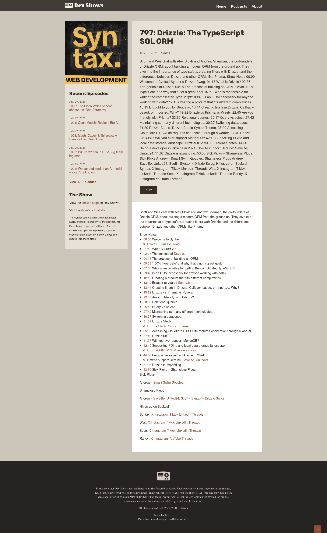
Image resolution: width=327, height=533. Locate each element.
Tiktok (174, 414)
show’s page (90, 203)
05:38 (147, 263)
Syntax (165, 53)
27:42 (147, 311)
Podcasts (239, 6)
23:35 (147, 301)
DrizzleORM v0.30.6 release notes (171, 350)
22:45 (147, 297)
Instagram (161, 414)
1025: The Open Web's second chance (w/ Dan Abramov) (90, 107)
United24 (202, 359)
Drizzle (179, 253)
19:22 (147, 292)
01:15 (147, 248)
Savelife (188, 359)
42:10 (147, 345)
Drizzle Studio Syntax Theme (167, 326)
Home (221, 6)
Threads (198, 414)
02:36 (147, 253)
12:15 (147, 277)
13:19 (147, 282)
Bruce (168, 515)
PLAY (148, 189)
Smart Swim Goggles (168, 382)
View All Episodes (82, 181)
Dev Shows (89, 6)
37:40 (147, 335)
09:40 (147, 272)
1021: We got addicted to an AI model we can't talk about (95, 170)
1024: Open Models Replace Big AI (94, 122)
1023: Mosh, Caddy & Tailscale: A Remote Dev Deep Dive (93, 137)
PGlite (172, 345)
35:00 (147, 330)
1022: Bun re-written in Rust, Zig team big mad (96, 153)
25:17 (147, 306)
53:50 (147, 369)
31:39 (147, 321)
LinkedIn (185, 414)
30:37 (147, 316)
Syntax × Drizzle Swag (163, 243)
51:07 (147, 364)
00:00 (147, 239)
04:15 (147, 258)
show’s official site (93, 210)
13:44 (147, 287)
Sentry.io (184, 282)
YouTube (175, 438)
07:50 (147, 268)
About (257, 6)
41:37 (147, 340)
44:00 (147, 355)
